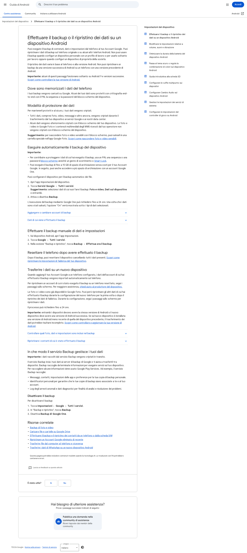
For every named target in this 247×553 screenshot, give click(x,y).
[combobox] (91, 4)
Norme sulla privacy (32, 547)
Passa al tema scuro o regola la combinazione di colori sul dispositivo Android (167, 67)
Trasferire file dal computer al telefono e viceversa (56, 443)
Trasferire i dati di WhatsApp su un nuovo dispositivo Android (61, 447)
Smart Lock (100, 161)
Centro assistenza (12, 13)
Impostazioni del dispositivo (159, 27)
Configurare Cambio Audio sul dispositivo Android (163, 94)
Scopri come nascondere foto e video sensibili (92, 138)
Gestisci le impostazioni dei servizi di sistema (166, 104)
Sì (51, 483)
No (64, 483)
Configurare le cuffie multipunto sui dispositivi (165, 85)
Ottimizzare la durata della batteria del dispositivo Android (167, 55)
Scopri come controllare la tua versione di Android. (54, 79)
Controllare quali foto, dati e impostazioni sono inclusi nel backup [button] (61, 333)
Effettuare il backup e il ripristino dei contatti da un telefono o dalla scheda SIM (71, 435)
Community (30, 13)
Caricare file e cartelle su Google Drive (50, 431)
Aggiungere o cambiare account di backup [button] (49, 212)
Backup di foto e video (41, 427)
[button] (5, 4)
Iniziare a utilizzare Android (53, 13)
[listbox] (69, 547)
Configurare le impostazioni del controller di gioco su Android (164, 114)
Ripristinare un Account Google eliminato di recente (56, 439)
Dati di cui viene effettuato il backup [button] (46, 220)
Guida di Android (19, 4)
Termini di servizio (49, 547)
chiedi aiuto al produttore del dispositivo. (101, 286)
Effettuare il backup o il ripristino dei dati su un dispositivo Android (167, 36)
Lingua (66, 544)
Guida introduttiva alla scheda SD (165, 76)
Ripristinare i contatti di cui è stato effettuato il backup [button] (56, 341)
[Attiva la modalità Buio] (82, 547)
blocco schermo (49, 161)
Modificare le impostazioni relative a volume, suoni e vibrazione (166, 46)
